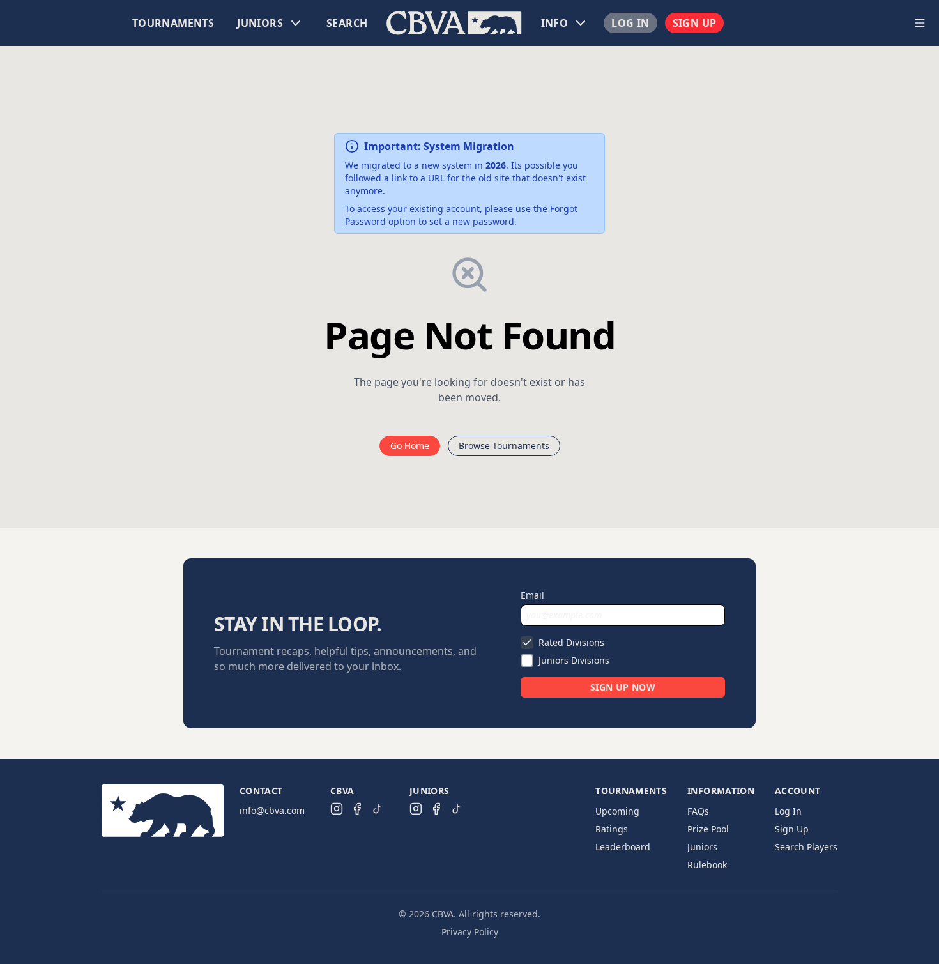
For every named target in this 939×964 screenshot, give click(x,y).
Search (346, 23)
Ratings (611, 829)
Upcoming (617, 811)
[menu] (454, 23)
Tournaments (173, 23)
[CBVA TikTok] (377, 808)
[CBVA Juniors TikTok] (456, 808)
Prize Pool (708, 829)
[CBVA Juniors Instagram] (415, 808)
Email (532, 595)
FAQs (698, 811)
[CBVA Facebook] (357, 808)
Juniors (702, 847)
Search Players (806, 847)
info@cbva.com (272, 810)
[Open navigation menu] (919, 22)
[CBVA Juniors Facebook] (436, 808)
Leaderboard (622, 847)
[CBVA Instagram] (336, 808)
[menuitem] (173, 23)
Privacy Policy (469, 932)
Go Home (409, 446)
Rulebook (707, 865)
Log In (630, 23)
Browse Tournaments (504, 446)
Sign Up (695, 23)
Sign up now (622, 687)
